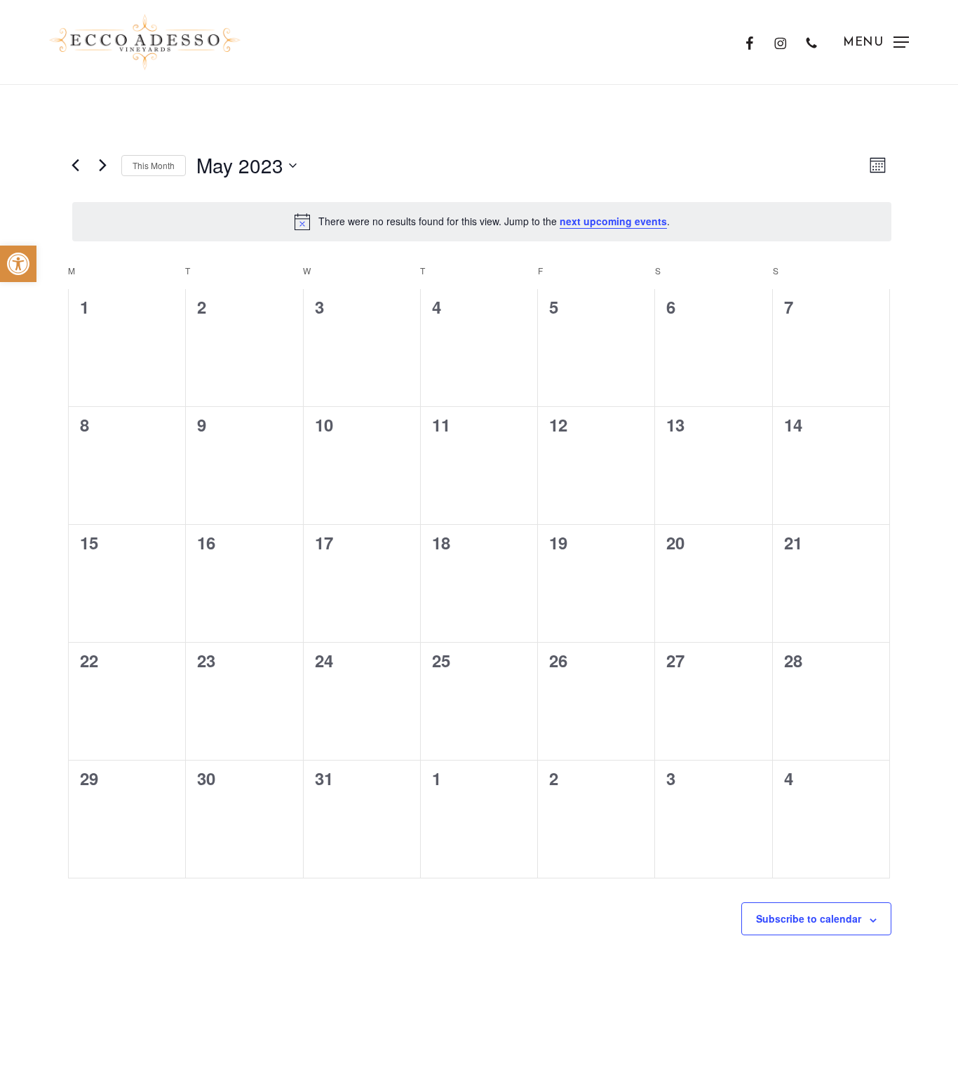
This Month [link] (154, 165)
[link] (18, 264)
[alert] (481, 221)
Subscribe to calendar (808, 918)
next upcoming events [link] (613, 221)
